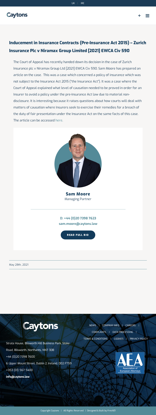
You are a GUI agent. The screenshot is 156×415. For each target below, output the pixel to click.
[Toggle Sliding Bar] (139, 16)
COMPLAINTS (99, 332)
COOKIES (119, 338)
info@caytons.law (18, 377)
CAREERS (131, 325)
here (58, 120)
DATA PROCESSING (123, 332)
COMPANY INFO (110, 325)
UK (73, 3)
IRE (82, 3)
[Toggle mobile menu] (148, 16)
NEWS (92, 325)
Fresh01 (111, 410)
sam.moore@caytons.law (78, 224)
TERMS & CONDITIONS (95, 338)
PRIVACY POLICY (139, 338)
